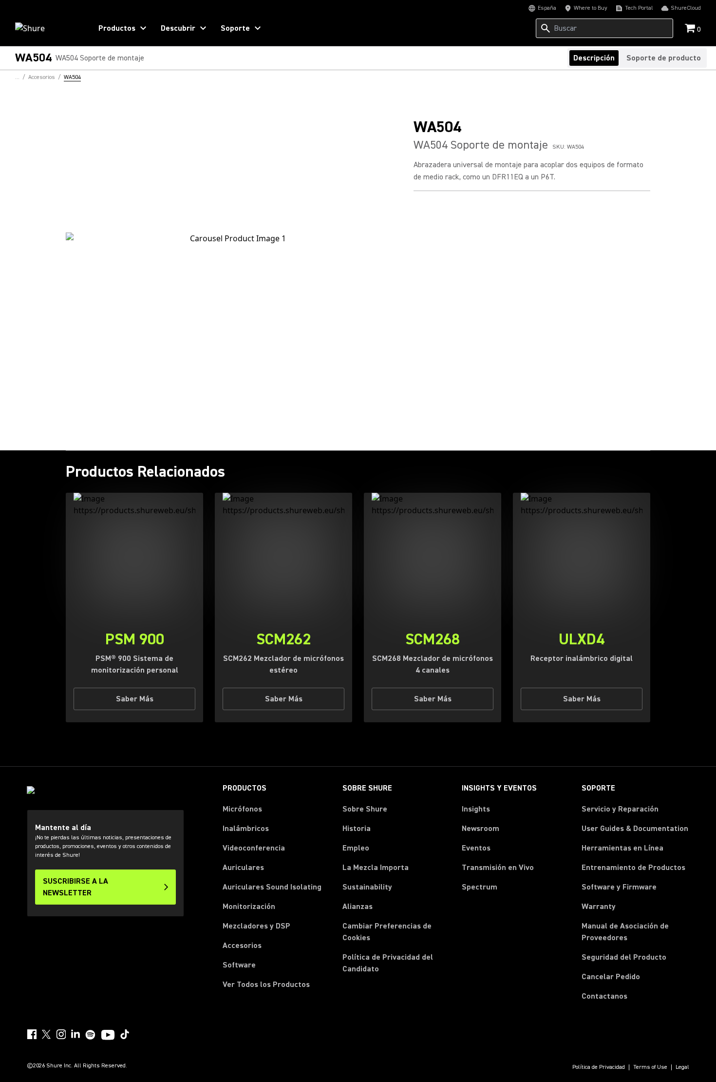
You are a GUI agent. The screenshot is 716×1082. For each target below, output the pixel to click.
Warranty (599, 906)
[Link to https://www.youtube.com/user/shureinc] (108, 1035)
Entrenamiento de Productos (633, 867)
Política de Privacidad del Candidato (387, 963)
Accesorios (242, 945)
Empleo (355, 848)
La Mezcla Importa (375, 867)
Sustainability (367, 887)
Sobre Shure (364, 809)
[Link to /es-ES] (47, 28)
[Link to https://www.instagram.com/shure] (61, 1034)
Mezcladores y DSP (256, 926)
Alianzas (357, 906)
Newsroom (480, 828)
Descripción (594, 58)
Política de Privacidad (598, 1067)
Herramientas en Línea (622, 848)
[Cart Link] (691, 29)
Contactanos (604, 996)
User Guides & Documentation (635, 828)
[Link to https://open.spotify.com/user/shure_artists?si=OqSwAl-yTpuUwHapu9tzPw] (90, 1034)
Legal (682, 1067)
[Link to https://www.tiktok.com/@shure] (125, 1034)
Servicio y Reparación (620, 809)
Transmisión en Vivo (498, 867)
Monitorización (249, 906)
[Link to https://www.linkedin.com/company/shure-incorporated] (75, 1034)
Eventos (476, 848)
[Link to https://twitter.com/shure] (46, 1034)
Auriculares (243, 867)
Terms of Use (650, 1067)
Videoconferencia (254, 848)
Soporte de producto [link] (663, 58)
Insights (476, 809)
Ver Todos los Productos (266, 984)
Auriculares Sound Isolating (272, 887)
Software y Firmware (619, 887)
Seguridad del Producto (624, 957)
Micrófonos (242, 809)
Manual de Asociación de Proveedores (635, 932)
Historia (356, 828)
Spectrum (479, 887)
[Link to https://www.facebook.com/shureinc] (32, 1034)
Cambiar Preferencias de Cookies (387, 932)
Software (239, 965)
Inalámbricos (246, 828)
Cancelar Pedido (611, 976)
